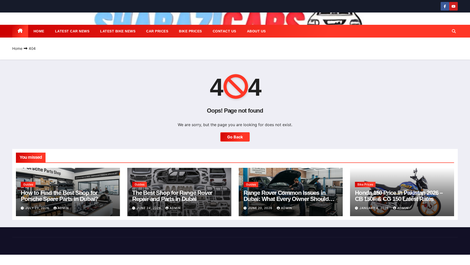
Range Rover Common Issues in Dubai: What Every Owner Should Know (286, 198)
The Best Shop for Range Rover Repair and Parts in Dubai (172, 195)
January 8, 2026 (375, 208)
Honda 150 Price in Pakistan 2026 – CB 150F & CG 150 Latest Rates (399, 195)
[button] (454, 31)
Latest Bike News (117, 31)
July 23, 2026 (37, 208)
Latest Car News (72, 31)
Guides (28, 184)
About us (256, 31)
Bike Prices (190, 31)
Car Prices (157, 31)
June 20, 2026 (260, 208)
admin (63, 208)
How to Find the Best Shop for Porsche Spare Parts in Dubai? (59, 195)
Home (39, 31)
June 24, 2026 (149, 208)
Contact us (224, 31)
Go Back (235, 136)
